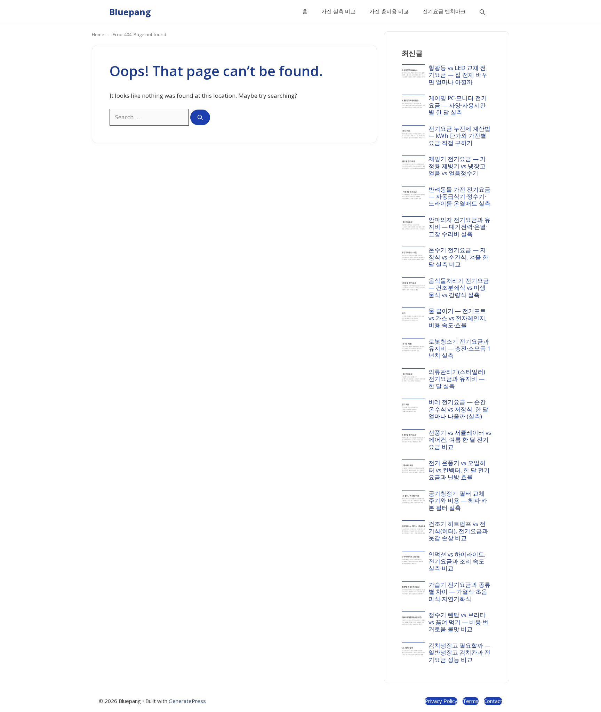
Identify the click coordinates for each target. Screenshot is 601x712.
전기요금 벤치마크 (444, 11)
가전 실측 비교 (338, 11)
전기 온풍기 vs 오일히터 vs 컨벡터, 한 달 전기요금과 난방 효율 (459, 470)
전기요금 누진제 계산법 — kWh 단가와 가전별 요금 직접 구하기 (459, 136)
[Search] (200, 117)
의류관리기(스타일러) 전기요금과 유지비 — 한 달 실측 (456, 379)
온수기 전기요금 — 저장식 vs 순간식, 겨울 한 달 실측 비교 (458, 257)
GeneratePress (187, 700)
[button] (482, 12)
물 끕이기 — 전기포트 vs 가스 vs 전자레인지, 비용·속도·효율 (457, 318)
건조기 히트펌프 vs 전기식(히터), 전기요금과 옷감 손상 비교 (458, 531)
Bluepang (130, 12)
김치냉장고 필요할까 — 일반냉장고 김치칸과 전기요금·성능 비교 (459, 652)
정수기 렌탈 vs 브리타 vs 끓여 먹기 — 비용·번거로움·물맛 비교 (458, 622)
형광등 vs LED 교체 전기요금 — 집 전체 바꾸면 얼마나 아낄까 (457, 75)
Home (98, 34)
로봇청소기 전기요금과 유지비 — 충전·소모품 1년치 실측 (459, 348)
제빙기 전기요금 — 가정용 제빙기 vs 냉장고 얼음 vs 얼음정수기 (457, 166)
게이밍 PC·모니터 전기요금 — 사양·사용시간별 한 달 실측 (457, 105)
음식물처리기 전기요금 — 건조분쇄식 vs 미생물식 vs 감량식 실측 (458, 288)
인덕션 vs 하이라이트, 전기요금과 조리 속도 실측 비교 (457, 561)
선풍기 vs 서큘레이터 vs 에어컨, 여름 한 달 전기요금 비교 (459, 440)
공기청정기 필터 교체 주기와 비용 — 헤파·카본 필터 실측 (457, 500)
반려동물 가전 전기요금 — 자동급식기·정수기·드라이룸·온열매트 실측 (459, 196)
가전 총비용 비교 (389, 11)
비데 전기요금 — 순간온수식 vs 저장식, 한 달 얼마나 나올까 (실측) (458, 409)
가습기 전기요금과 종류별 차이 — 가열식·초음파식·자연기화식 (459, 592)
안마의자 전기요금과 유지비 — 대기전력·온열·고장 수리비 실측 (459, 227)
